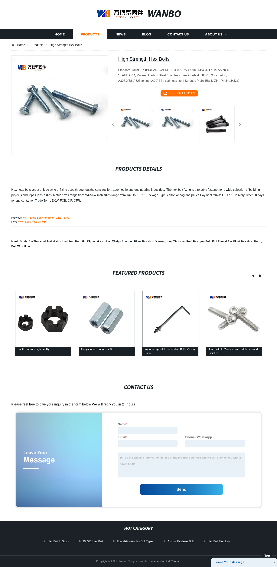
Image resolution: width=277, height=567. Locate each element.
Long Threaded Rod (179, 241)
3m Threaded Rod (40, 241)
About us (213, 34)
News (121, 34)
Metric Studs (19, 241)
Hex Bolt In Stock (58, 541)
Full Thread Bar (222, 241)
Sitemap (176, 561)
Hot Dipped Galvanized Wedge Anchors (107, 241)
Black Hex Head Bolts (247, 241)
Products (90, 34)
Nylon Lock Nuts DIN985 (32, 221)
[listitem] (138, 123)
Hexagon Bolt (202, 241)
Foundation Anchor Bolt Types (135, 541)
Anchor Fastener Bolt (181, 541)
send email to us (182, 93)
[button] (113, 124)
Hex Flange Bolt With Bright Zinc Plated (45, 217)
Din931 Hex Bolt (93, 541)
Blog (146, 34)
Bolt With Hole (20, 246)
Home (60, 34)
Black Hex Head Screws (149, 241)
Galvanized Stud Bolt (66, 241)
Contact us (178, 34)
